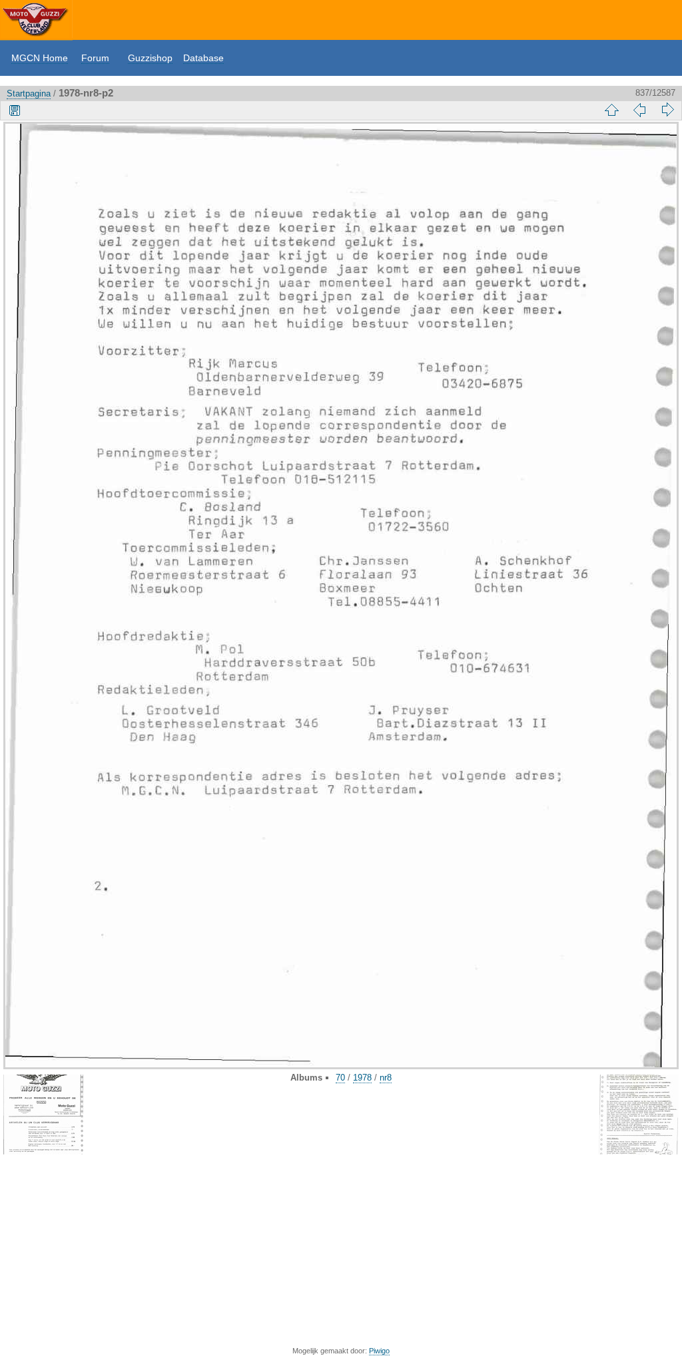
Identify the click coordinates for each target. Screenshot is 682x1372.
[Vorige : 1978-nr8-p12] (639, 109)
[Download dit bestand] (15, 109)
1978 (362, 1078)
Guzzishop (150, 58)
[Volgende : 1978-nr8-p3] (667, 109)
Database (203, 58)
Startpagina (29, 93)
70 (340, 1078)
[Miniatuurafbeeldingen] (611, 109)
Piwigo (379, 1351)
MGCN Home (39, 58)
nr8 (386, 1078)
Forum (95, 58)
